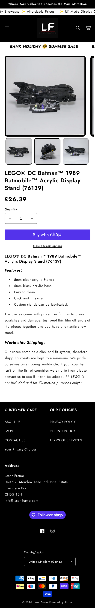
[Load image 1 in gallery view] (19, 151)
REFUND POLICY (62, 431)
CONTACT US (15, 440)
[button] (7, 28)
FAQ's (9, 431)
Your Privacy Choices (21, 449)
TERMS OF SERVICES (66, 440)
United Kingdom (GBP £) (45, 561)
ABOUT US (13, 421)
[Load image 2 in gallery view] (47, 151)
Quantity (11, 209)
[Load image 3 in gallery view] (76, 151)
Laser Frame (41, 602)
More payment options (47, 246)
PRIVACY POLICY (63, 421)
